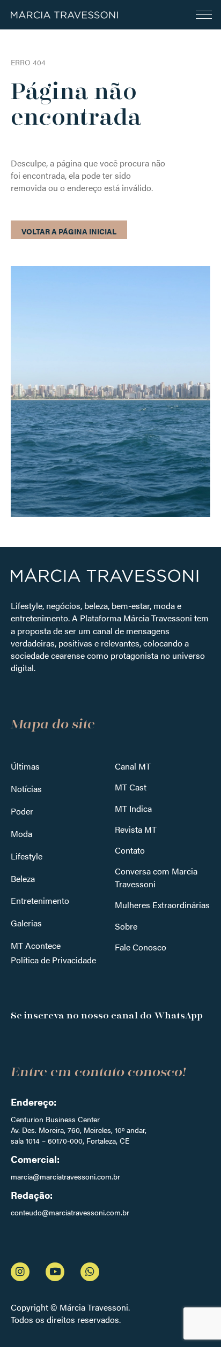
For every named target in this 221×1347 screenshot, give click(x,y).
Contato (130, 850)
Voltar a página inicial (68, 231)
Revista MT (136, 829)
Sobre (126, 926)
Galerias (26, 923)
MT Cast (130, 787)
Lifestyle (26, 856)
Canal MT (133, 766)
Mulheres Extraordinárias (162, 905)
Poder (22, 811)
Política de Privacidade (53, 960)
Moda (21, 833)
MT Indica (133, 808)
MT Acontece (36, 945)
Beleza (23, 878)
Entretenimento (40, 900)
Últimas (25, 766)
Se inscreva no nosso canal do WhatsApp (107, 1015)
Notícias (26, 788)
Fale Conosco (140, 947)
